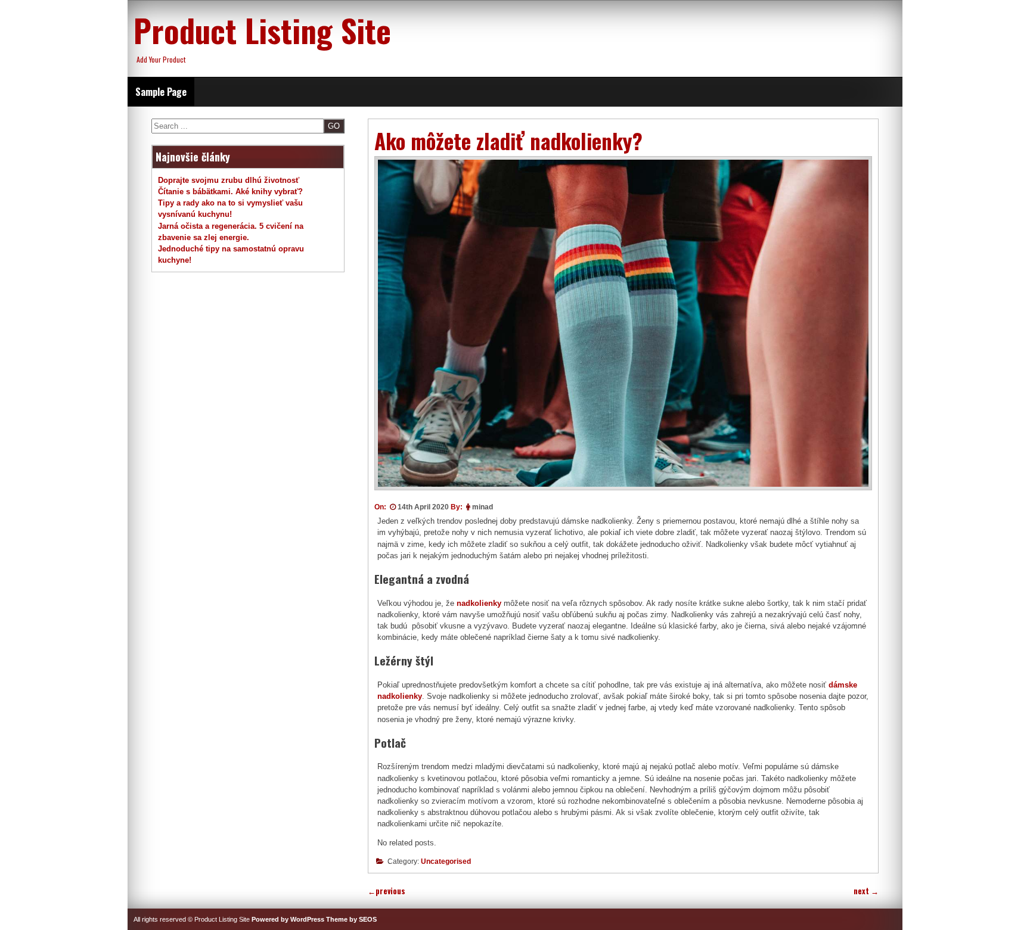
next (866, 891)
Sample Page (161, 92)
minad (482, 507)
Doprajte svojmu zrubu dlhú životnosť (228, 180)
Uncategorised (446, 861)
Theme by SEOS (351, 919)
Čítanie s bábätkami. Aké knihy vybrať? (230, 191)
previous (386, 891)
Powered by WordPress (288, 919)
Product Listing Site (262, 30)
